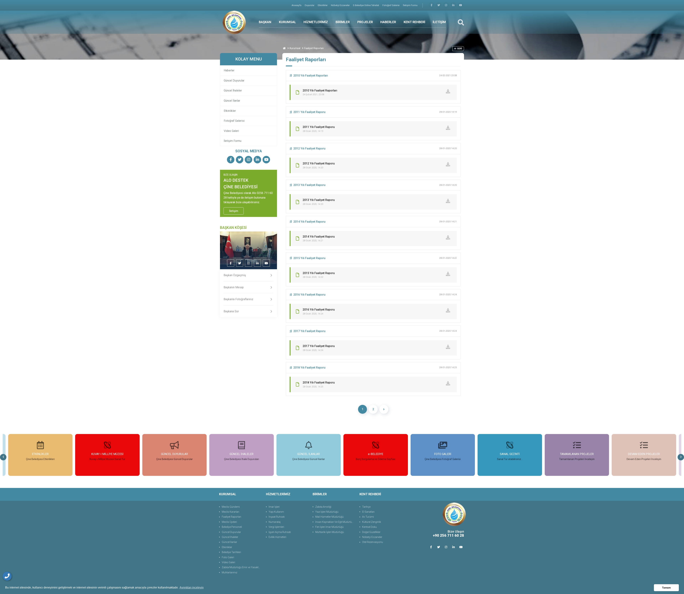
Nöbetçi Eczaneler (340, 5)
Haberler (229, 70)
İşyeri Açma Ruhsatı (280, 532)
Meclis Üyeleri (229, 522)
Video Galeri (231, 131)
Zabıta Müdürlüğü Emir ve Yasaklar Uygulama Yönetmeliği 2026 (242, 567)
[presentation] (3, 457)
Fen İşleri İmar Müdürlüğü (329, 526)
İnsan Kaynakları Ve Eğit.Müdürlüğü (335, 522)
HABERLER (388, 22)
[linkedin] (453, 5)
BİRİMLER (343, 22)
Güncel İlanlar (232, 100)
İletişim (233, 211)
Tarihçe (366, 506)
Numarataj (275, 522)
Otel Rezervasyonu (372, 542)
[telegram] (438, 5)
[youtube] (460, 5)
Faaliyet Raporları (231, 516)
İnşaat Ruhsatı (277, 516)
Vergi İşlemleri (276, 526)
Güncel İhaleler (233, 90)
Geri (459, 48)
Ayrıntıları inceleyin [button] (192, 587)
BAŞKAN (265, 22)
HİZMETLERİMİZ (316, 22)
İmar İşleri (274, 506)
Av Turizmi (368, 516)
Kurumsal (295, 48)
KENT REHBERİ (414, 22)
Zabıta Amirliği (323, 506)
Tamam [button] (666, 587)
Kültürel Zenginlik (371, 522)
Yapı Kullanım (276, 511)
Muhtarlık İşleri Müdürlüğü (329, 532)
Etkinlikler (323, 5)
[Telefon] (7, 576)
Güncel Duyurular (234, 80)
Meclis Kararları (230, 511)
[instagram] (446, 5)
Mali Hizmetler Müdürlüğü (329, 516)
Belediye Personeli (232, 526)
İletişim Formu (410, 5)
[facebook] (431, 5)
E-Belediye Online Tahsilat (366, 5)
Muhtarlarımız (229, 572)
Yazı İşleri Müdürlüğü (326, 511)
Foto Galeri (228, 557)
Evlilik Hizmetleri (277, 537)
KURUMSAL (287, 22)
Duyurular (310, 5)
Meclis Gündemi (231, 506)
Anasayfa (297, 5)
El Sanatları (368, 511)
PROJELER (365, 22)
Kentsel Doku (369, 526)
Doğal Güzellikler (371, 532)
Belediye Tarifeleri (231, 552)
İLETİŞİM (439, 22)
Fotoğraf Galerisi (391, 5)
